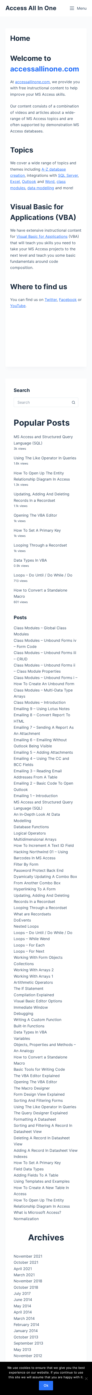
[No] (86, 1378)
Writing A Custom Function (37, 1019)
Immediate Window (31, 1007)
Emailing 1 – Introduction (36, 795)
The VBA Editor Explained (37, 1075)
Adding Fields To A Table (36, 1175)
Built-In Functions (29, 1026)
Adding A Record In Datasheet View (46, 1150)
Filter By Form (26, 864)
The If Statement (28, 988)
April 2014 (23, 1312)
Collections (24, 963)
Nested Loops (26, 926)
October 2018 (26, 1287)
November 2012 (28, 1355)
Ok (46, 1385)
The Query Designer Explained (41, 1113)
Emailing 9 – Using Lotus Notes (42, 708)
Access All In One (30, 8)
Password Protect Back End (38, 870)
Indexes (20, 1156)
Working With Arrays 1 (33, 976)
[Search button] (73, 402)
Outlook (29, 181)
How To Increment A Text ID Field (44, 845)
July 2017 (22, 1293)
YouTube (17, 305)
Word (49, 181)
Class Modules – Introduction (40, 702)
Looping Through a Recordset (40, 545)
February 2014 (26, 1324)
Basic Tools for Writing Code (39, 1069)
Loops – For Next (29, 951)
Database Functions (31, 826)
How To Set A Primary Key (37, 530)
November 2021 (28, 1256)
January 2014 (26, 1330)
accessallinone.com (44, 69)
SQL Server (68, 175)
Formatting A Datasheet (35, 1119)
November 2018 (28, 1281)
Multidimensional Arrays (35, 839)
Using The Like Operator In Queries (45, 458)
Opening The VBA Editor (35, 515)
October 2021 (26, 1262)
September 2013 (28, 1343)
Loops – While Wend (32, 938)
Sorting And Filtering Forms (38, 1100)
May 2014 (22, 1306)
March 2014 (24, 1318)
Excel (15, 181)
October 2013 (26, 1337)
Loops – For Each (29, 945)
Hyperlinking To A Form (35, 889)
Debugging (23, 1013)
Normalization (26, 1218)
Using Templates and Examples (42, 1181)
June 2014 (23, 1299)
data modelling (40, 187)
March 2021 (24, 1274)
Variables (22, 1038)
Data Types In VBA (30, 560)
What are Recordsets (32, 914)
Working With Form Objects (38, 957)
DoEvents (22, 920)
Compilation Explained (34, 994)
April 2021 (23, 1268)
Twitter (51, 299)
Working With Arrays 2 (34, 969)
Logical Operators (30, 833)
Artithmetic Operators (33, 982)
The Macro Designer (32, 1088)
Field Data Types (29, 1169)
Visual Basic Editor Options (38, 1001)
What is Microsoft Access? (37, 1212)
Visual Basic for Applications (42, 236)
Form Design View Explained (39, 1094)
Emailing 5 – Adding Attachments (43, 752)
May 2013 (22, 1349)
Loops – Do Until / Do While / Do (43, 575)
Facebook (68, 299)
